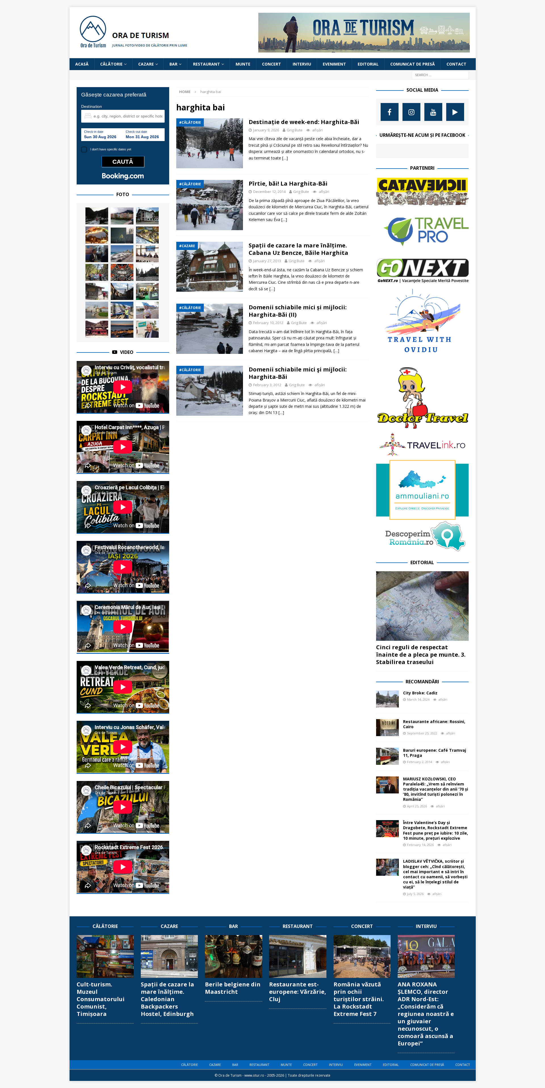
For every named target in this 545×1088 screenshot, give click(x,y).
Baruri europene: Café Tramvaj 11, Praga (434, 752)
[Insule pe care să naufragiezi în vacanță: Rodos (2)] (122, 253)
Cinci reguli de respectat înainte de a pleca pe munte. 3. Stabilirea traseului (421, 654)
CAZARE (146, 64)
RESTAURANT (206, 64)
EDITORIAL (368, 64)
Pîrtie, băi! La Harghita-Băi (288, 183)
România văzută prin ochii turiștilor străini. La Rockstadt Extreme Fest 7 (359, 999)
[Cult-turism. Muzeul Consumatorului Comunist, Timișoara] (105, 956)
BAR (173, 64)
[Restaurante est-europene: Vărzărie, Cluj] (297, 956)
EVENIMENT (334, 64)
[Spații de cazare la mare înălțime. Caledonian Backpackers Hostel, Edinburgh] (169, 956)
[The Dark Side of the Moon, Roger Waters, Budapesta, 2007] (122, 235)
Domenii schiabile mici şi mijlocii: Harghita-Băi (298, 373)
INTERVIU (302, 64)
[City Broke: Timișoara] (96, 310)
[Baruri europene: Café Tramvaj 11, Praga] (387, 756)
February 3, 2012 (267, 384)
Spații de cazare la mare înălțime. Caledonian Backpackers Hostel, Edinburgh (167, 999)
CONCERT (271, 64)
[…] (285, 158)
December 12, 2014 (269, 191)
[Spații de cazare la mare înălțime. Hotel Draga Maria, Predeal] (147, 215)
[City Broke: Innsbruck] (122, 215)
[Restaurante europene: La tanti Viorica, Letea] (147, 234)
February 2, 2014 (419, 762)
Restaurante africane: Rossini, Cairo (434, 724)
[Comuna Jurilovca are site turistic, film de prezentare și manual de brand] (147, 253)
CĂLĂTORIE (111, 64)
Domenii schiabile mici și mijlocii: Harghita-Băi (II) (298, 310)
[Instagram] (411, 112)
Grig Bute (295, 130)
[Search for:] (440, 74)
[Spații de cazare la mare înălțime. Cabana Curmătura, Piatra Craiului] (96, 291)
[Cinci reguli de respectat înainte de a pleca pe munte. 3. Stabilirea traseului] (422, 606)
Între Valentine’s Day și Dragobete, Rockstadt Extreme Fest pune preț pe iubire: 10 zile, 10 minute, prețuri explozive (435, 830)
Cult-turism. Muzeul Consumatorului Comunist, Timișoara (101, 999)
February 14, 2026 (420, 845)
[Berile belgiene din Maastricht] (233, 956)
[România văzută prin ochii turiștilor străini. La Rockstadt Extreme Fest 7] (362, 956)
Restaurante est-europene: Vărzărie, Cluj (297, 991)
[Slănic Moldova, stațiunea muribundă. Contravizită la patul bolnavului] (96, 215)
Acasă (82, 64)
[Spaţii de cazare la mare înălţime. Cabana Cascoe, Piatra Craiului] (96, 329)
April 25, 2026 (417, 806)
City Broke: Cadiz (420, 693)
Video (126, 352)
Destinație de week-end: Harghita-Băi (304, 122)
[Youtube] (433, 112)
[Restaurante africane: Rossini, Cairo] (387, 727)
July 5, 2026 (415, 894)
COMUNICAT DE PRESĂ (412, 64)
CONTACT (456, 64)
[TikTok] (455, 112)
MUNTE (243, 64)
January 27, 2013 (267, 260)
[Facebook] (390, 112)
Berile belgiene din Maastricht (233, 987)
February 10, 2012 (268, 322)
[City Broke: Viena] (96, 234)
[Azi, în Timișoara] (147, 272)
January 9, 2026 (266, 130)
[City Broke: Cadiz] (387, 698)
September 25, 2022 (422, 733)
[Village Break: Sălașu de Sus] (122, 291)
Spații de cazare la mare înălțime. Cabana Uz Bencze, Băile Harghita (298, 249)
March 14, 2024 (418, 699)
